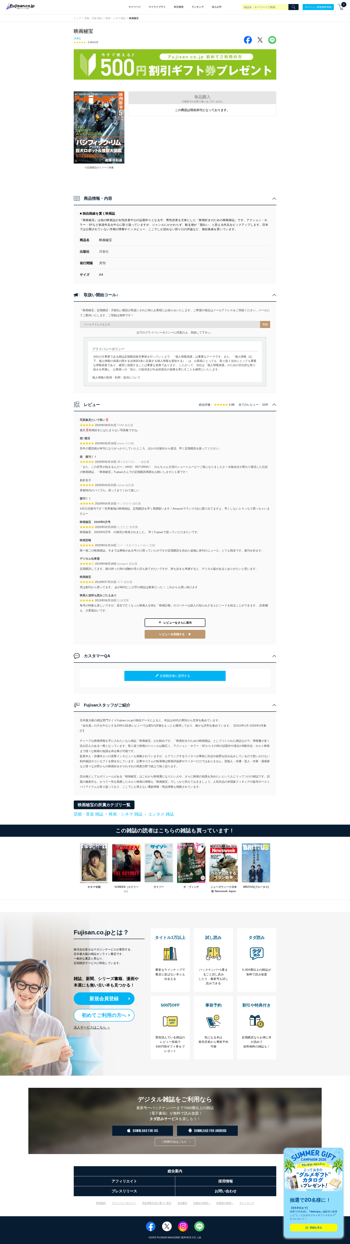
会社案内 (182, 1203)
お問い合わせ (226, 1191)
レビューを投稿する (172, 634)
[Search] (293, 7)
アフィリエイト (124, 1181)
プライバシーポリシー (124, 1203)
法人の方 (217, 6)
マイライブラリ (157, 6)
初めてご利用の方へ (104, 1015)
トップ (77, 18)
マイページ (134, 6)
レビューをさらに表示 (177, 622)
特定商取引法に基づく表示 (156, 1203)
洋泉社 (77, 38)
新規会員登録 (104, 998)
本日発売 (179, 6)
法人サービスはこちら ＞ (92, 1027)
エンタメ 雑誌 (161, 814)
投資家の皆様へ (224, 1203)
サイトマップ (246, 1203)
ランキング (198, 6)
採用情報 (225, 1181)
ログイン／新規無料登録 (318, 7)
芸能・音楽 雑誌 (93, 18)
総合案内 (175, 1171)
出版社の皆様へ (201, 1203)
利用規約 (101, 1203)
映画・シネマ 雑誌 (116, 18)
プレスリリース (124, 1191)
